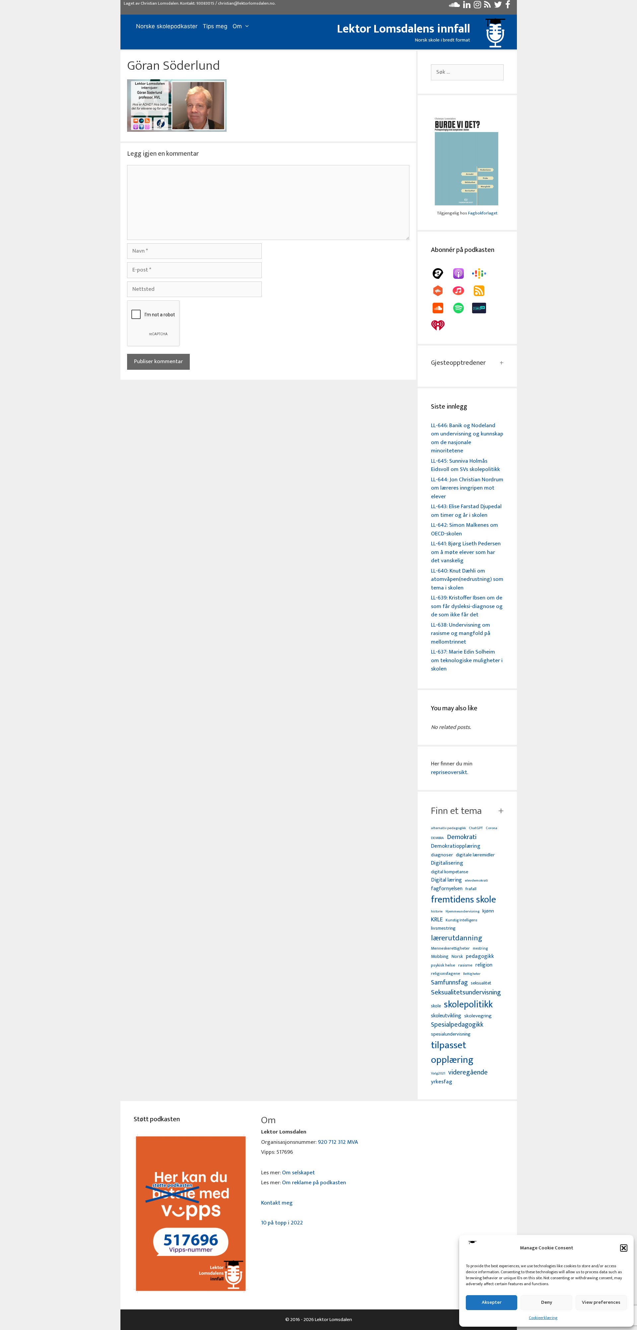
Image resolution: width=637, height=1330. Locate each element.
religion (483, 965)
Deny (546, 1302)
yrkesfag (441, 1082)
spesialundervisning (450, 1034)
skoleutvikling (446, 1016)
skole (436, 1005)
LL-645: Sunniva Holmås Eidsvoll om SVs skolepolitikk (465, 465)
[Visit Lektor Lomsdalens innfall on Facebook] (507, 6)
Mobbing (440, 956)
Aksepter (492, 1302)
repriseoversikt (449, 772)
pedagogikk (480, 956)
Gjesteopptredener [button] (458, 363)
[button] (623, 1248)
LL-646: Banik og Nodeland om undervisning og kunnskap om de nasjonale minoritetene (467, 438)
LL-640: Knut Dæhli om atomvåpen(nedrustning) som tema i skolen (467, 579)
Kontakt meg (277, 1203)
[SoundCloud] (441, 308)
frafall (470, 889)
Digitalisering (447, 863)
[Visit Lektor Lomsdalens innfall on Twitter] (498, 6)
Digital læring (446, 880)
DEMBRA (437, 838)
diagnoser (442, 855)
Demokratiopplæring (455, 846)
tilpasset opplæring (452, 1052)
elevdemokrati (476, 881)
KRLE (437, 919)
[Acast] (441, 273)
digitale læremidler (475, 855)
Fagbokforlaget (482, 213)
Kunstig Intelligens (461, 920)
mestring (480, 949)
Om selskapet (298, 1172)
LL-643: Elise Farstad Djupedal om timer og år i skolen (466, 511)
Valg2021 (438, 1073)
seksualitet (481, 982)
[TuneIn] (482, 308)
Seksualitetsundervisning (466, 992)
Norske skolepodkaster (166, 26)
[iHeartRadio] (441, 325)
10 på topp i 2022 (282, 1222)
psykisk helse (443, 965)
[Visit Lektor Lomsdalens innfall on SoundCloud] (454, 6)
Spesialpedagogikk (457, 1025)
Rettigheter (471, 974)
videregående (468, 1072)
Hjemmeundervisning (462, 911)
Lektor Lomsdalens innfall (403, 29)
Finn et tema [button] (456, 811)
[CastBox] (441, 290)
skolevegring (478, 1016)
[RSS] (482, 290)
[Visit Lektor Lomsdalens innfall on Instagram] (477, 6)
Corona (491, 828)
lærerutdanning (456, 938)
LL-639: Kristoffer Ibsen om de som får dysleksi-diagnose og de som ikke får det (467, 606)
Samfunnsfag (449, 983)
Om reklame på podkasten (314, 1182)
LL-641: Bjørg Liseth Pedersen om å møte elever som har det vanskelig (466, 552)
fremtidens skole (463, 900)
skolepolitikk (468, 1005)
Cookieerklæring (543, 1317)
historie (437, 911)
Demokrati (461, 837)
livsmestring (443, 928)
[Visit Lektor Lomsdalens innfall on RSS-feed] (487, 6)
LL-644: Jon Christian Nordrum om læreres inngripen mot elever (467, 488)
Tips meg (215, 26)
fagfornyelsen (446, 889)
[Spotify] (462, 308)
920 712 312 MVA (338, 1142)
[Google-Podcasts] (482, 273)
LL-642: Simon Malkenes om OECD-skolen (464, 529)
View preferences (601, 1302)
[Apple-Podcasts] (462, 273)
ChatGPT (476, 828)
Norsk (457, 956)
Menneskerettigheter (450, 948)
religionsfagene (445, 974)
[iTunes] (462, 290)
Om (237, 26)
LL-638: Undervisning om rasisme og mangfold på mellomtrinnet (460, 633)
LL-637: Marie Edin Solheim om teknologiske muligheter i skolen (467, 660)
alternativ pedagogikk (448, 828)
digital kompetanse (449, 872)
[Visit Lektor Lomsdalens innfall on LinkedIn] (466, 6)
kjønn (488, 911)
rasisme (465, 965)
